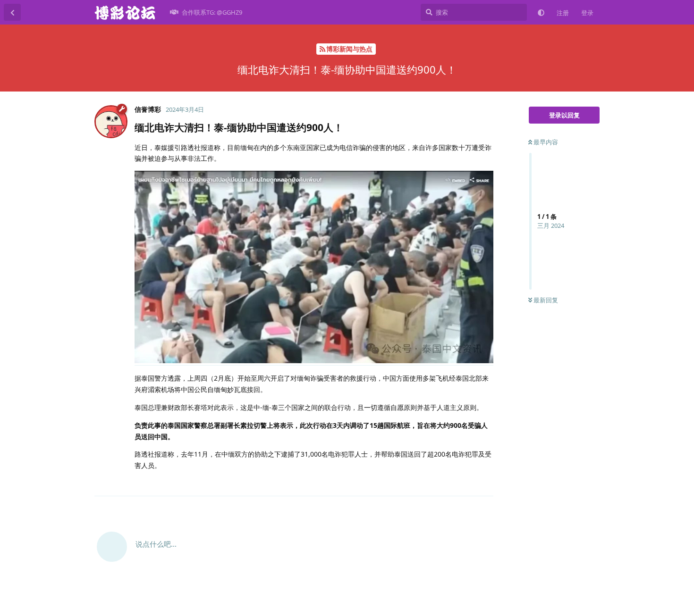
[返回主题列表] (12, 12)
